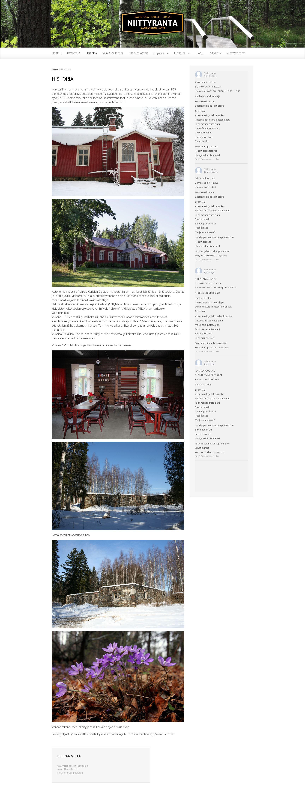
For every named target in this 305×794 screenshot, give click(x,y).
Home (55, 69)
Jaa (217, 159)
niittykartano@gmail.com (70, 772)
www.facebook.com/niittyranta (72, 765)
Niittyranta (210, 73)
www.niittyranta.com (67, 769)
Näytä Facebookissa (203, 159)
